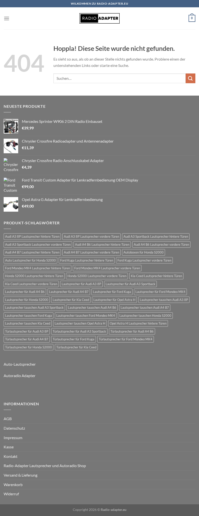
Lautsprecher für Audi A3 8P (81, 284)
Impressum (13, 437)
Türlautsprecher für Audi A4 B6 (132, 331)
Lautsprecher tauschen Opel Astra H (80, 323)
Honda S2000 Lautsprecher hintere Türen (34, 276)
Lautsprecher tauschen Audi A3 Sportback (34, 307)
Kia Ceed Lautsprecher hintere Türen (156, 276)
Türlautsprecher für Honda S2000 (28, 347)
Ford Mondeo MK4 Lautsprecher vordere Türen (107, 268)
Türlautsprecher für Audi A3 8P (26, 331)
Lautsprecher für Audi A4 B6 (25, 292)
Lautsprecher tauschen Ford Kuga (28, 315)
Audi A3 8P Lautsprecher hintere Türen (32, 236)
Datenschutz (14, 428)
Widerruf (11, 493)
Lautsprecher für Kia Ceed (71, 300)
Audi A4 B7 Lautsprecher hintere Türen (32, 252)
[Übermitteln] (190, 78)
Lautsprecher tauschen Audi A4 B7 (145, 307)
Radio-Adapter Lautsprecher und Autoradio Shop (45, 465)
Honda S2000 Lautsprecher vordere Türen (96, 276)
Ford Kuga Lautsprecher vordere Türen (144, 260)
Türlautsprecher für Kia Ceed (76, 347)
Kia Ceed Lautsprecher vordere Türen (31, 284)
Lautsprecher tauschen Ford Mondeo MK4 (85, 315)
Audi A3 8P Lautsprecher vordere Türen (91, 236)
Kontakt (10, 456)
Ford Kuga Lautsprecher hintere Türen (86, 260)
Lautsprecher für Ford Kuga (112, 292)
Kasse (9, 446)
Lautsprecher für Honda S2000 (26, 300)
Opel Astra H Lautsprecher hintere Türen (138, 323)
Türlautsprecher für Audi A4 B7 (26, 339)
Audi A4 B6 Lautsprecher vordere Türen (161, 244)
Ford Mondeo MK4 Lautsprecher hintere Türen (37, 268)
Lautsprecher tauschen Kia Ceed (27, 323)
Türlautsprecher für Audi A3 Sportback (79, 331)
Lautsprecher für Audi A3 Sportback (130, 284)
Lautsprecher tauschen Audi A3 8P (164, 300)
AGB (8, 418)
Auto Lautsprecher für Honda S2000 (30, 260)
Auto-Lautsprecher (20, 364)
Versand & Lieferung (20, 475)
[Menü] (6, 18)
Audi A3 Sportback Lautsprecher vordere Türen (38, 244)
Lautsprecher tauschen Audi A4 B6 (92, 307)
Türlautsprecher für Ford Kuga (73, 339)
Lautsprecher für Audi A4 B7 (69, 292)
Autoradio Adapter (19, 375)
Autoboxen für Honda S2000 (144, 252)
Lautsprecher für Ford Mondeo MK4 (160, 292)
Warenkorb (13, 484)
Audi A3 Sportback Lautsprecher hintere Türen (156, 236)
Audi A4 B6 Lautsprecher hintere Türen (102, 244)
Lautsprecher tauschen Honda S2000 (145, 315)
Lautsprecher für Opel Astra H (114, 300)
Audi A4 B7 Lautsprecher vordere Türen (91, 252)
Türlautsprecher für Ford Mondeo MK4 (125, 339)
